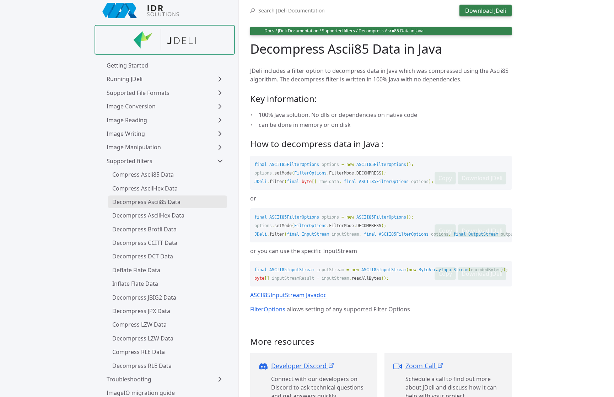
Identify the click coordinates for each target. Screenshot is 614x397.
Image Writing (126, 134)
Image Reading (127, 120)
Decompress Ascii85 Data (146, 202)
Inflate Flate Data (135, 284)
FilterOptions (267, 309)
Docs (269, 31)
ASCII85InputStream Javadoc (288, 295)
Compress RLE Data (138, 352)
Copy (445, 178)
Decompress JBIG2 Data (144, 297)
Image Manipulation (134, 147)
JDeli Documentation (298, 31)
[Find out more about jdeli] (165, 40)
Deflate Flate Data (136, 270)
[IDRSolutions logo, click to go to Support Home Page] (164, 10)
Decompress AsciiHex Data (148, 215)
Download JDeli (485, 11)
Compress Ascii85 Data (143, 174)
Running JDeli (124, 79)
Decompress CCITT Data (144, 243)
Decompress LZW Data (142, 338)
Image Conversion (131, 106)
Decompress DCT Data (142, 256)
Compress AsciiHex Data (145, 188)
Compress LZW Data (139, 324)
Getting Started (127, 65)
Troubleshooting (129, 379)
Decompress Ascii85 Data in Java (391, 31)
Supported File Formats (138, 93)
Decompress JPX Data (141, 311)
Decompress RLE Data (142, 366)
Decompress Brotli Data (144, 229)
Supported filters (129, 161)
